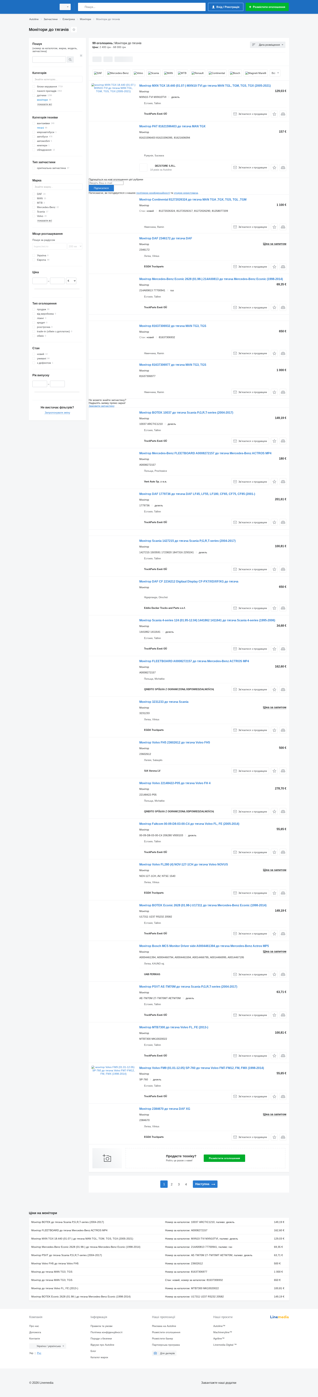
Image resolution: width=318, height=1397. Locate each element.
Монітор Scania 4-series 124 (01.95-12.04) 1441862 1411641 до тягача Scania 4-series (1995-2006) (207, 620)
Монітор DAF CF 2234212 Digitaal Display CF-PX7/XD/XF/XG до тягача (188, 581)
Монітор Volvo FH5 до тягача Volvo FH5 (55, 1263)
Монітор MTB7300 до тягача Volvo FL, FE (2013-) (173, 1027)
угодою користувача (186, 192)
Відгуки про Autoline (102, 1344)
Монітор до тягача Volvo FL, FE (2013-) (54, 1288)
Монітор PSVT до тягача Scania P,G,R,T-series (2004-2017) (66, 1255)
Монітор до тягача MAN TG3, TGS (51, 1271)
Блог (93, 1351)
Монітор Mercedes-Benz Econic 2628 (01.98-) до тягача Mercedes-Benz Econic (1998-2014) (85, 1246)
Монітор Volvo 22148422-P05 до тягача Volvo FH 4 (175, 783)
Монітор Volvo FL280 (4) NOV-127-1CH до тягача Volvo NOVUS (183, 864)
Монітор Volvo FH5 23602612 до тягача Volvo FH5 (174, 742)
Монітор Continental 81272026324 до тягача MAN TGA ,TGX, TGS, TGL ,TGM (192, 199)
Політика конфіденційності (106, 1332)
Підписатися (101, 188)
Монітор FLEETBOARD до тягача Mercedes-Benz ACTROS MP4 (69, 1230)
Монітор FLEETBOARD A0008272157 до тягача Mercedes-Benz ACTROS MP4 (194, 661)
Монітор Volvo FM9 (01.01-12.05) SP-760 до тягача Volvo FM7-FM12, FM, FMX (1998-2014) (201, 1068)
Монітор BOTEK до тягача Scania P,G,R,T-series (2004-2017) (67, 1222)
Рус (39, 1353)
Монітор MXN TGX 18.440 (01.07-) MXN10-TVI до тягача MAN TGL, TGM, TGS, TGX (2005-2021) (205, 85)
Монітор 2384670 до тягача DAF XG (164, 1108)
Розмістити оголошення (224, 1158)
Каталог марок (99, 1357)
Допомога (35, 1332)
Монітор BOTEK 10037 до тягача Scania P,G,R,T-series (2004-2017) (186, 412)
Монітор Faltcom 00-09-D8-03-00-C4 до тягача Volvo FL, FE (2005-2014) (189, 823)
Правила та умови (101, 1326)
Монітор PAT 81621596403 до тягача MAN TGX (172, 126)
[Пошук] (81, 7)
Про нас (34, 1326)
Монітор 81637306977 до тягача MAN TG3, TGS (172, 364)
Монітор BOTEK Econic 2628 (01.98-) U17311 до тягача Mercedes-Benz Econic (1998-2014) (202, 905)
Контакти (34, 1338)
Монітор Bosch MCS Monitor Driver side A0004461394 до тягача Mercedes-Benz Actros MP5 (204, 946)
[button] (274, 114)
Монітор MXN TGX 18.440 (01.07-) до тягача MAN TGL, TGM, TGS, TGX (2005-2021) (82, 1238)
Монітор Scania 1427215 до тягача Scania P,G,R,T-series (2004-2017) (187, 540)
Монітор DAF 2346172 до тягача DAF (165, 238)
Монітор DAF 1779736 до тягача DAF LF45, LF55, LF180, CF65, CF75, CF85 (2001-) (197, 493)
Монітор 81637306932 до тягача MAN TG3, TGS (172, 325)
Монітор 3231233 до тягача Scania (163, 701)
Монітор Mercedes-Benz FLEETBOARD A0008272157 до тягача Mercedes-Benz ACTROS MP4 (205, 453)
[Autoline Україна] (42, 7)
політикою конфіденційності (153, 192)
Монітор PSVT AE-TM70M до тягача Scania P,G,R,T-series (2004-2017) (188, 986)
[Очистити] (81, 55)
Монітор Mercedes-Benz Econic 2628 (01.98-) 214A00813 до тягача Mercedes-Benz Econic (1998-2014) (211, 279)
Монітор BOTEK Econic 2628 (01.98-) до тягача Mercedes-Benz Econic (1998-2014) (81, 1296)
